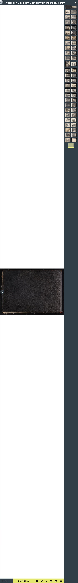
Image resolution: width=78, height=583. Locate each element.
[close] (76, 2)
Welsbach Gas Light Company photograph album (35, 2)
